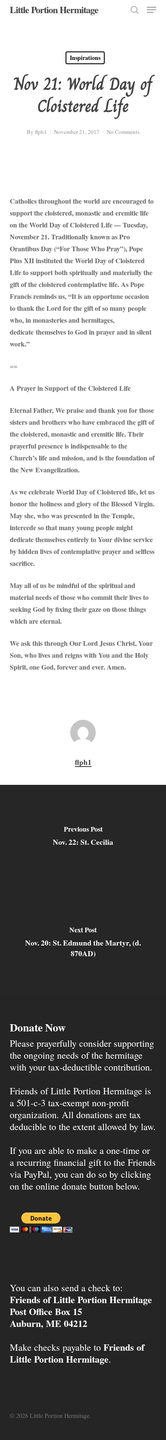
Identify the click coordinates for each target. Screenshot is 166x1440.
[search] (134, 9)
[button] (151, 10)
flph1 (41, 132)
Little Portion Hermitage (54, 9)
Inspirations (85, 57)
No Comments (123, 132)
